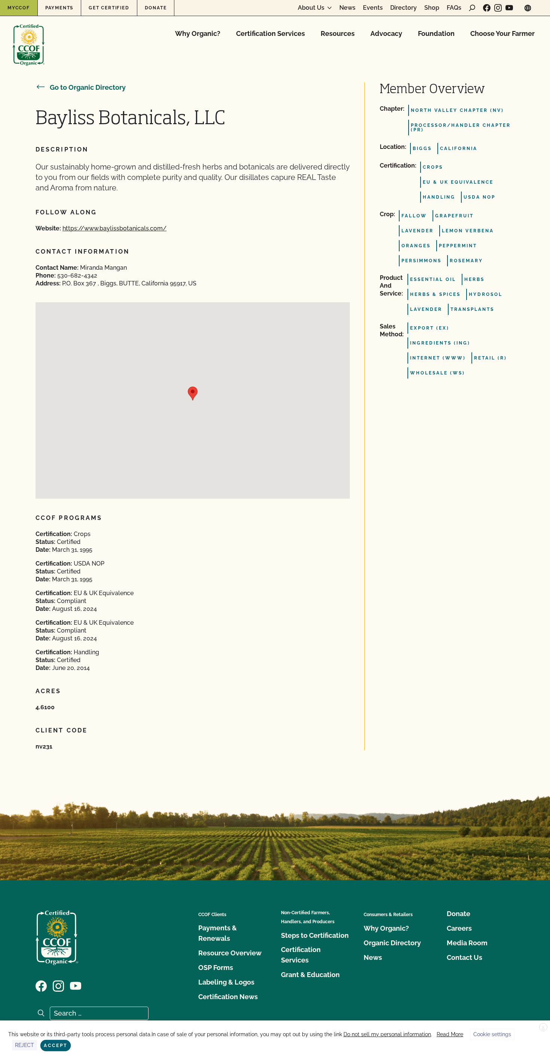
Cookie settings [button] (492, 1034)
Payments (59, 7)
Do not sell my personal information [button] (387, 1034)
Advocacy (386, 33)
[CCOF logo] (28, 37)
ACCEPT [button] (55, 1045)
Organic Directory (392, 943)
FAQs (454, 7)
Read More (450, 1034)
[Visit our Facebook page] (487, 8)
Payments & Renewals (217, 933)
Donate (156, 7)
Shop (431, 7)
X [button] (543, 1027)
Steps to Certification (315, 935)
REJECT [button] (24, 1045)
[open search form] (472, 7)
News (347, 7)
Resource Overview (230, 953)
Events (373, 7)
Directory (403, 7)
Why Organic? (197, 33)
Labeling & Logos (226, 982)
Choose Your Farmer (502, 33)
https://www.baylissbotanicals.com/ (114, 228)
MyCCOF (18, 7)
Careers (459, 928)
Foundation (436, 33)
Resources (338, 33)
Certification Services (270, 33)
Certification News (228, 997)
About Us (311, 7)
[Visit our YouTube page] (509, 8)
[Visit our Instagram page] (498, 8)
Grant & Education (310, 975)
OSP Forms (215, 967)
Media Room (467, 943)
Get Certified (109, 7)
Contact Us (464, 957)
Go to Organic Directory (88, 87)
